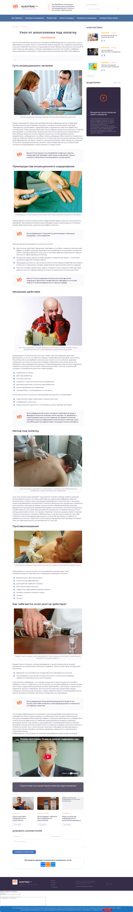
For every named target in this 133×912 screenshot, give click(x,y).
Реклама (53, 885)
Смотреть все (90, 76)
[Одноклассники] (48, 864)
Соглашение (54, 887)
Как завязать (15, 813)
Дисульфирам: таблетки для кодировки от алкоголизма (47, 818)
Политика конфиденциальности (84, 886)
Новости (53, 880)
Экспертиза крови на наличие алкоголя (109, 36)
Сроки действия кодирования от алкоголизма (19, 818)
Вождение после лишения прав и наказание (103, 113)
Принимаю (107, 910)
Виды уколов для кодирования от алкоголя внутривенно (71, 818)
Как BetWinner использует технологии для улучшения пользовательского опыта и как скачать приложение (63, 7)
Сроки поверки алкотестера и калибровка (110, 51)
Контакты (53, 882)
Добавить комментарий (24, 852)
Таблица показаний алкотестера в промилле (110, 66)
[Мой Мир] (53, 864)
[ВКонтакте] (43, 864)
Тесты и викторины (91, 4)
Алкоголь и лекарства (43, 813)
